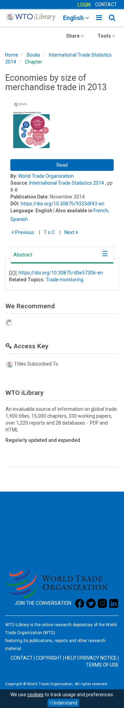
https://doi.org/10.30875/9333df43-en (62, 203)
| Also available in (72, 210)
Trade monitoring (64, 279)
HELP (70, 658)
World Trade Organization (46, 176)
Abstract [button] (22, 255)
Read (62, 165)
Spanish (19, 219)
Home (11, 55)
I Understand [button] (63, 703)
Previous (24, 232)
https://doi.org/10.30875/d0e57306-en (61, 272)
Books (33, 55)
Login (84, 5)
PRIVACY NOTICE (98, 658)
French (100, 210)
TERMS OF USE (102, 665)
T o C (49, 232)
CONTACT (106, 4)
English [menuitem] (74, 17)
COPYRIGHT (49, 658)
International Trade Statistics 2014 (66, 183)
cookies (35, 694)
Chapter (33, 62)
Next (69, 232)
